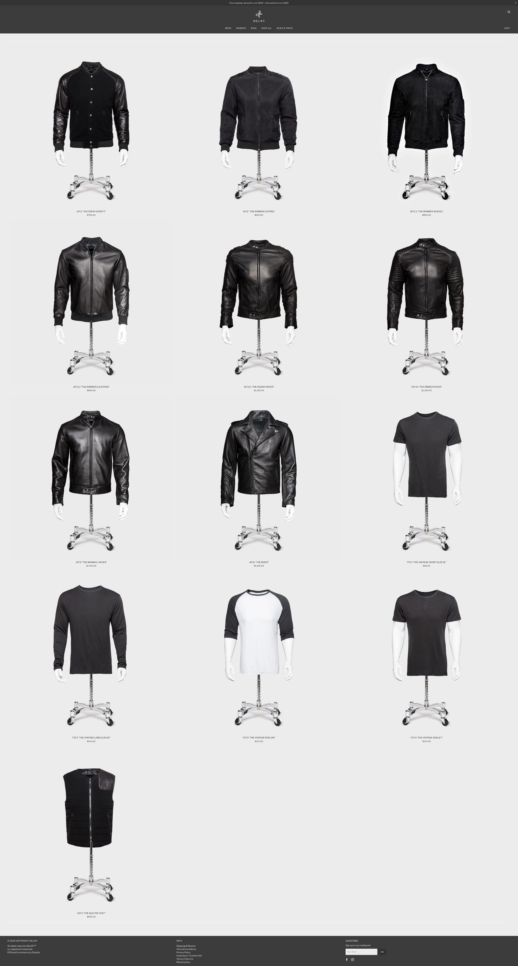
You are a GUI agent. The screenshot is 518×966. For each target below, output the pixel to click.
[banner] (259, 16)
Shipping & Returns (185, 946)
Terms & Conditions (186, 949)
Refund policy (183, 962)
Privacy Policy (183, 952)
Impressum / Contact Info (189, 955)
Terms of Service (184, 959)
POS (9, 952)
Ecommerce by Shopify (28, 952)
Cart (507, 28)
